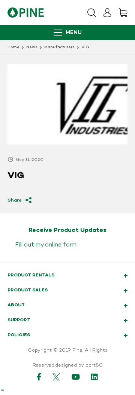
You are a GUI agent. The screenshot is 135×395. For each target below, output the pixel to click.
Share (15, 200)
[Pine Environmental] (26, 12)
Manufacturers (59, 47)
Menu (74, 32)
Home (14, 47)
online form (60, 245)
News (32, 47)
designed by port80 (79, 365)
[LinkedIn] (95, 376)
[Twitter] (56, 376)
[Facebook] (39, 376)
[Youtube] (76, 376)
